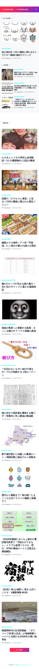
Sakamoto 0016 (7, 535)
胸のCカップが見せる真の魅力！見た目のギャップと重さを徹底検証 (19, 286)
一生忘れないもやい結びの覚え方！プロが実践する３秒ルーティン (19, 372)
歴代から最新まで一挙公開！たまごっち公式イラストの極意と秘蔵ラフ (19, 498)
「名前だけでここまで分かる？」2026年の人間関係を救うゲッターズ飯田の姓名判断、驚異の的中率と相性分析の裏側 (25, 102)
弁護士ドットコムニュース (22, 665)
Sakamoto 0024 (19, 83)
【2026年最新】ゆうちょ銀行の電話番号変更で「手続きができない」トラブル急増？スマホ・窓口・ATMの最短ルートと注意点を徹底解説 (19, 545)
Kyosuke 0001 (6, 48)
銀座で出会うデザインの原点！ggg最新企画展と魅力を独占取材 (25, 73)
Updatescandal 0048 (8, 280)
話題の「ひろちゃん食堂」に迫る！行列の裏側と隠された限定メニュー (19, 201)
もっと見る (19, 650)
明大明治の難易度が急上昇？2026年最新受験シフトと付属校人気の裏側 (25, 88)
